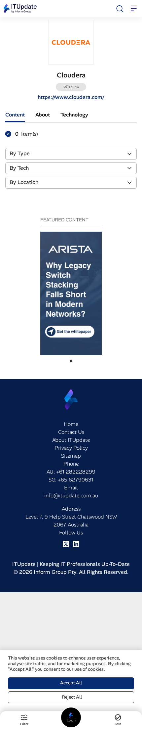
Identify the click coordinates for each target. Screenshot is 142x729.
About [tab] (42, 114)
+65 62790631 (75, 479)
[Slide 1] (71, 361)
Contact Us (71, 432)
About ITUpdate (71, 439)
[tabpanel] (71, 162)
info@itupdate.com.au (71, 495)
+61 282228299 (75, 471)
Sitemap (71, 455)
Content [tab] (15, 114)
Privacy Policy (71, 447)
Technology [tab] (74, 114)
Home (71, 424)
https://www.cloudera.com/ (71, 97)
